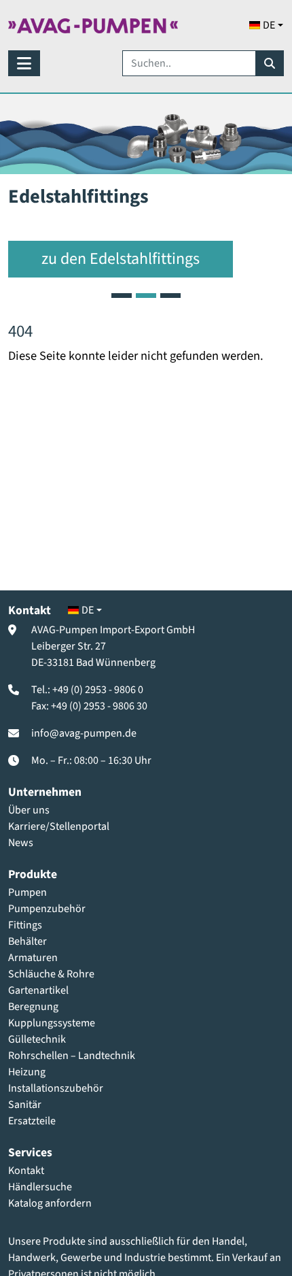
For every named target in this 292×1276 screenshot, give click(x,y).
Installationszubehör (55, 1088)
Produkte (32, 874)
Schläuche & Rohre (51, 974)
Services (30, 1152)
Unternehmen (44, 792)
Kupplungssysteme (51, 1022)
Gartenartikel (38, 990)
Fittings (25, 925)
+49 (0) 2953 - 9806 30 (99, 706)
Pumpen (27, 892)
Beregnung (33, 1006)
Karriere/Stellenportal (58, 826)
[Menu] (24, 63)
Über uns (29, 810)
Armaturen (33, 957)
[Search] (269, 63)
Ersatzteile (32, 1120)
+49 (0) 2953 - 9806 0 (97, 689)
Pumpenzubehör (47, 908)
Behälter (27, 941)
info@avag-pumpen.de (83, 733)
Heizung (26, 1071)
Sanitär (24, 1104)
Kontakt (26, 1170)
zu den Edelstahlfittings (120, 259)
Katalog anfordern (50, 1203)
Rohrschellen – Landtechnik (71, 1055)
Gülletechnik (37, 1039)
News (20, 842)
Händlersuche (40, 1186)
